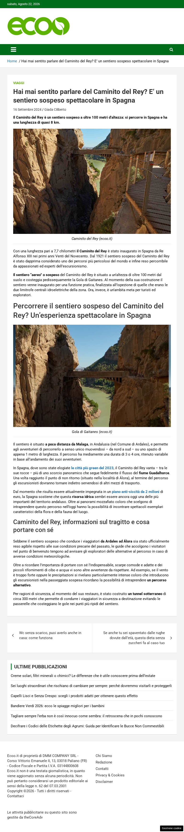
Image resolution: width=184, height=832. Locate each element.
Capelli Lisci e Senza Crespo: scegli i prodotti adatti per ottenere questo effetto (74, 696)
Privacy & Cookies (110, 775)
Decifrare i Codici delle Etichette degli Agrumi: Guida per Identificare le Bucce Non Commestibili (87, 726)
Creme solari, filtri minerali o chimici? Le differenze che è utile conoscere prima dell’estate (83, 676)
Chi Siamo (104, 756)
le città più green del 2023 (92, 468)
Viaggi (18, 83)
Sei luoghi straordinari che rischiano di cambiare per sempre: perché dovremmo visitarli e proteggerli (91, 686)
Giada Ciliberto (55, 109)
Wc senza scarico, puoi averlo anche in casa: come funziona (50, 635)
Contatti (102, 769)
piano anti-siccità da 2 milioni (135, 492)
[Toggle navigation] (13, 49)
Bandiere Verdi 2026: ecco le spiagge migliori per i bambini (57, 706)
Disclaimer (104, 782)
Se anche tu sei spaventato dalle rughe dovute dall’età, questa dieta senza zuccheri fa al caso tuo (134, 638)
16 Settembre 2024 (27, 109)
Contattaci (15, 796)
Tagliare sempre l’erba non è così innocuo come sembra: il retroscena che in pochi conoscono (86, 716)
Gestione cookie (171, 828)
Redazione (104, 762)
